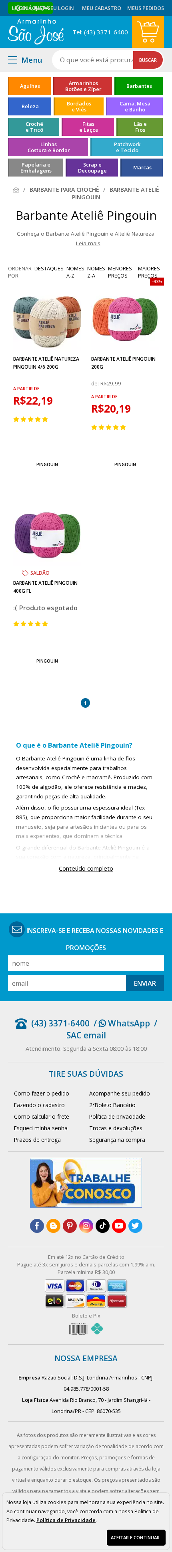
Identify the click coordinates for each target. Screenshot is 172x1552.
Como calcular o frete (41, 1116)
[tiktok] (103, 1226)
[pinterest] (70, 1226)
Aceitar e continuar (135, 1537)
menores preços (120, 272)
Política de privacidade (117, 1116)
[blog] (53, 1226)
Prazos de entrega (37, 1139)
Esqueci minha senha (41, 1128)
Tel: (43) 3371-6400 (100, 32)
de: (95, 383)
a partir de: (27, 388)
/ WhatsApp (122, 1023)
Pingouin (47, 464)
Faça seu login (54, 8)
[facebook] (37, 1226)
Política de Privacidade (66, 1520)
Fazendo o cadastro (39, 1105)
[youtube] (119, 1226)
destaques (49, 268)
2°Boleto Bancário (112, 1105)
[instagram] (86, 1226)
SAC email (86, 1035)
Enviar (145, 983)
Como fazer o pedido (41, 1093)
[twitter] (135, 1226)
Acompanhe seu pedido (119, 1093)
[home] (36, 32)
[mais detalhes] (47, 445)
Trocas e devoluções (115, 1128)
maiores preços (149, 272)
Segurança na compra (117, 1139)
